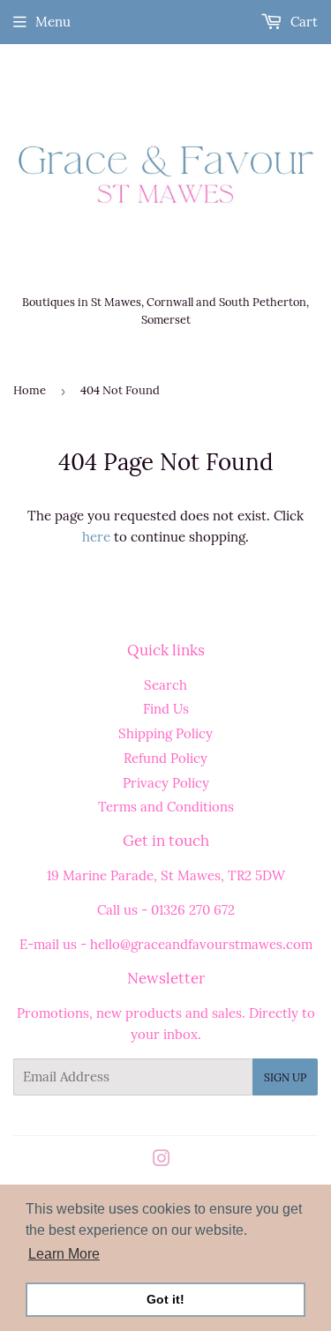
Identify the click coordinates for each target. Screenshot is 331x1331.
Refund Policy (165, 758)
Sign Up (285, 1077)
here (96, 536)
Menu (53, 21)
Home (29, 390)
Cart (302, 21)
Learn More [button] (64, 1253)
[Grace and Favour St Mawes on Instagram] (161, 1160)
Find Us (166, 708)
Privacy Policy (166, 782)
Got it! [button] (165, 1299)
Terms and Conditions (166, 806)
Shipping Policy (165, 733)
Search (165, 685)
